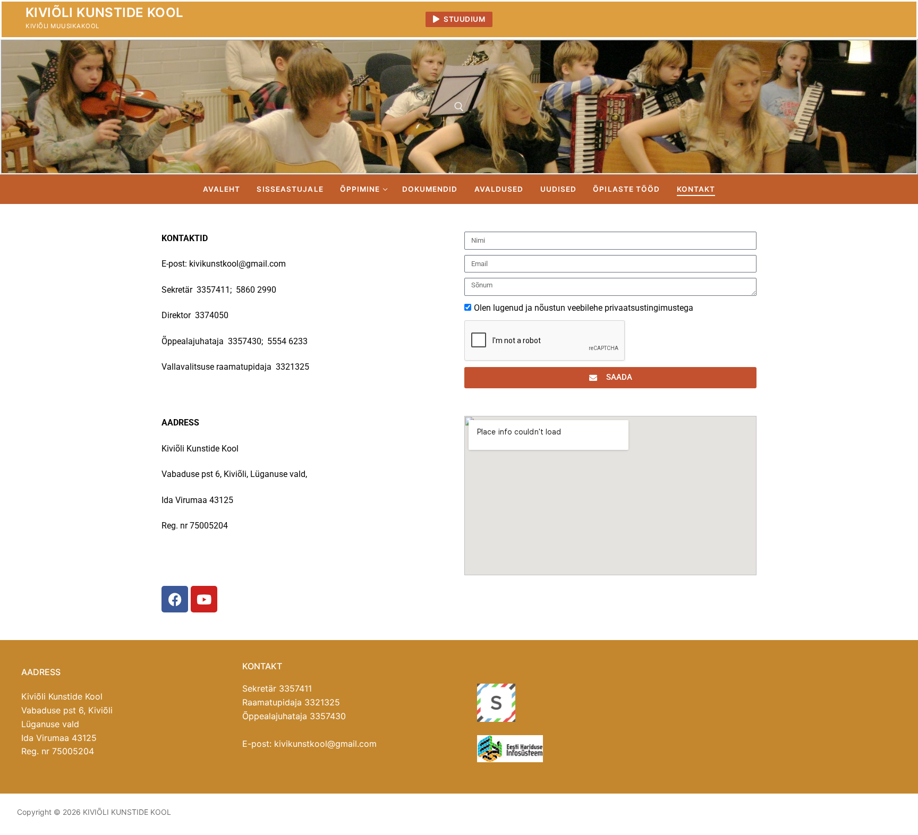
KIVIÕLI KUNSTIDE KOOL (104, 12)
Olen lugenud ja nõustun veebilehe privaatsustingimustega (583, 308)
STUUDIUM (464, 19)
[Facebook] (872, 19)
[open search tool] (459, 107)
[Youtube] (891, 19)
